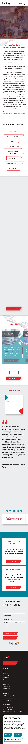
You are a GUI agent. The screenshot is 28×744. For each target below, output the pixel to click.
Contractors (6, 684)
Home (4, 671)
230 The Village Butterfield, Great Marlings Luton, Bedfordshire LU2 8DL (13, 697)
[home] (6, 3)
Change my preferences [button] (13, 739)
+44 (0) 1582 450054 (8, 700)
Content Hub (6, 686)
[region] (13, 352)
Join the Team (6, 688)
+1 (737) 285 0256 (19, 711)
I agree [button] (7, 734)
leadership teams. (9, 351)
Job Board (6, 677)
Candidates (6, 682)
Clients (4, 680)
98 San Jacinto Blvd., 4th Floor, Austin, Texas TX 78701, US (8, 709)
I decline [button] (17, 734)
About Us (5, 673)
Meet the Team (7, 675)
